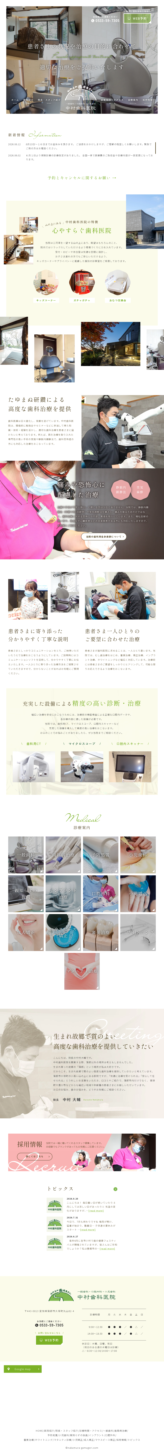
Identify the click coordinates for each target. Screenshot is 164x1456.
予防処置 (53, 1435)
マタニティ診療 (62, 1439)
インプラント (96, 1435)
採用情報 (121, 1439)
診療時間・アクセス (90, 1430)
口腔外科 (110, 1435)
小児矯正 (78, 1439)
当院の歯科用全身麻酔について (104, 536)
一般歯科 (108, 1430)
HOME (39, 1430)
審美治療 (29, 1439)
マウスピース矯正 (105, 1439)
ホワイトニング (44, 1439)
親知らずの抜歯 (79, 1435)
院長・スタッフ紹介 (66, 1430)
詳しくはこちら (35, 1156)
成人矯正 (89, 1439)
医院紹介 (49, 1430)
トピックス (134, 1439)
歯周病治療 (120, 1430)
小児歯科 (64, 1435)
